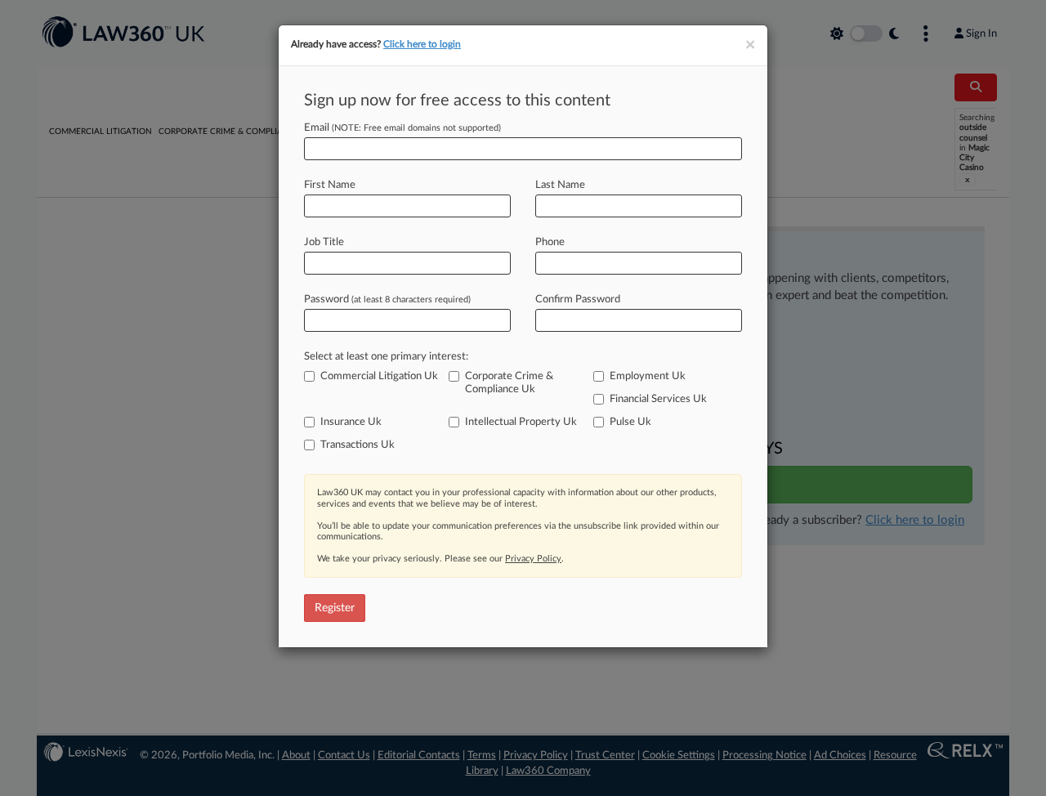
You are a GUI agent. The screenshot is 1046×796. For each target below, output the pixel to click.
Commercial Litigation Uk (379, 376)
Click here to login (422, 44)
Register (335, 608)
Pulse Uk (630, 422)
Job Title (324, 242)
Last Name (560, 185)
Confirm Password (577, 299)
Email (402, 128)
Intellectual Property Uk (521, 422)
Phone (550, 242)
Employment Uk (648, 376)
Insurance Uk (351, 422)
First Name (329, 185)
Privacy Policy (533, 558)
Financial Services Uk (658, 399)
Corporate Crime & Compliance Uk (509, 383)
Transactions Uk (357, 445)
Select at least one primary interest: (386, 356)
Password (387, 299)
